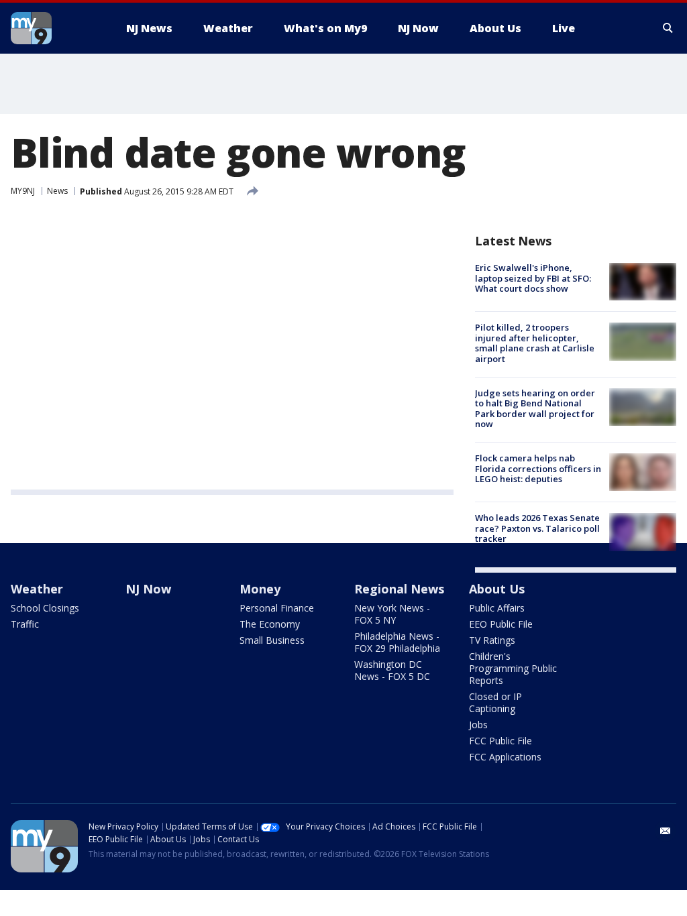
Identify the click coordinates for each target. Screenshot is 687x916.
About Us (497, 589)
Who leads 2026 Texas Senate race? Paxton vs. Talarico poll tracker (537, 528)
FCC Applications (505, 756)
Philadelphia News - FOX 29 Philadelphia (397, 642)
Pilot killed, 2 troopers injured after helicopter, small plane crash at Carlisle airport (534, 343)
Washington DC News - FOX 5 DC (392, 670)
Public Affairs (497, 608)
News (57, 190)
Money (260, 589)
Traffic (25, 624)
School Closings (45, 608)
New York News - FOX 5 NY (392, 614)
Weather (37, 589)
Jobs (478, 724)
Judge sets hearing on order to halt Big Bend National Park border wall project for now (535, 409)
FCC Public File (500, 740)
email (665, 831)
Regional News (399, 589)
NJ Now (148, 589)
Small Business (272, 640)
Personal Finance (277, 608)
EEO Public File (501, 624)
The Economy (270, 624)
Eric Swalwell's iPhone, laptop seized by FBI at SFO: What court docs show (533, 278)
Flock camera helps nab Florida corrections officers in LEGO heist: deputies (538, 468)
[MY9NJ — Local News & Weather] (55, 28)
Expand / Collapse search (668, 28)
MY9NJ (23, 190)
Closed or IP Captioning (495, 702)
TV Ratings (492, 640)
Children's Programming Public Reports (513, 668)
